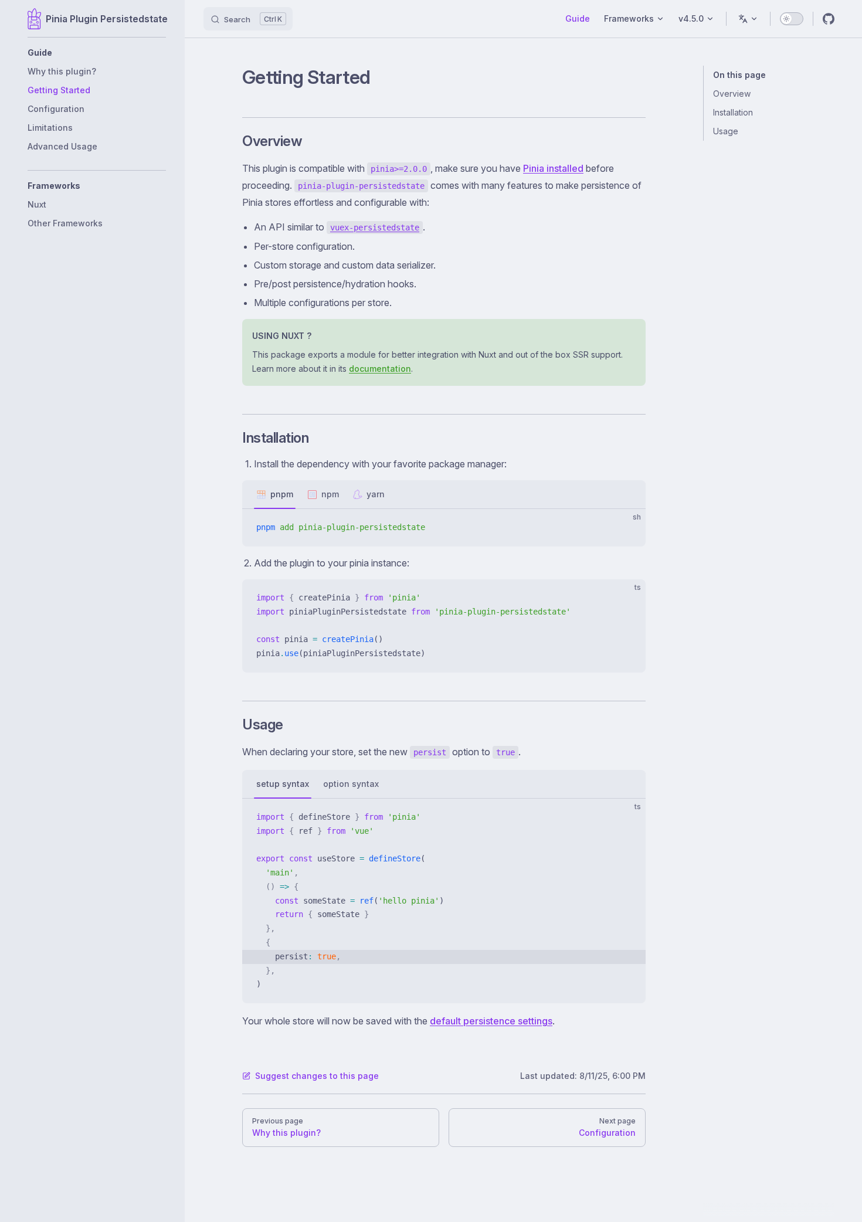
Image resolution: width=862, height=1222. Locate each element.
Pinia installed (553, 168)
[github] (828, 18)
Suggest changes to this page (317, 1076)
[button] (97, 52)
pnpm (281, 494)
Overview (732, 94)
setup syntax (282, 784)
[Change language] (748, 19)
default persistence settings (491, 1021)
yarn (375, 494)
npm (330, 494)
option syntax (351, 784)
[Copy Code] (627, 527)
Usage (725, 131)
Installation (733, 112)
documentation (380, 369)
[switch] (791, 18)
